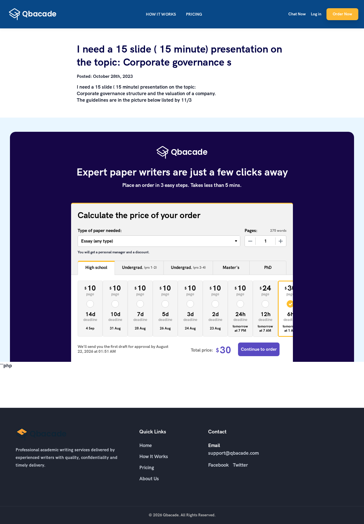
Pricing (194, 14)
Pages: (251, 230)
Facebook (218, 465)
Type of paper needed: (100, 230)
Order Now (342, 14)
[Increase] (280, 241)
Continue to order (259, 349)
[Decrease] (250, 241)
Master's (231, 267)
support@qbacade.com (233, 453)
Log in (316, 14)
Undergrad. (139, 267)
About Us (149, 478)
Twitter (240, 465)
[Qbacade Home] (33, 14)
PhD (268, 267)
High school (96, 267)
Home (145, 445)
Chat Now (297, 14)
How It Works (161, 14)
